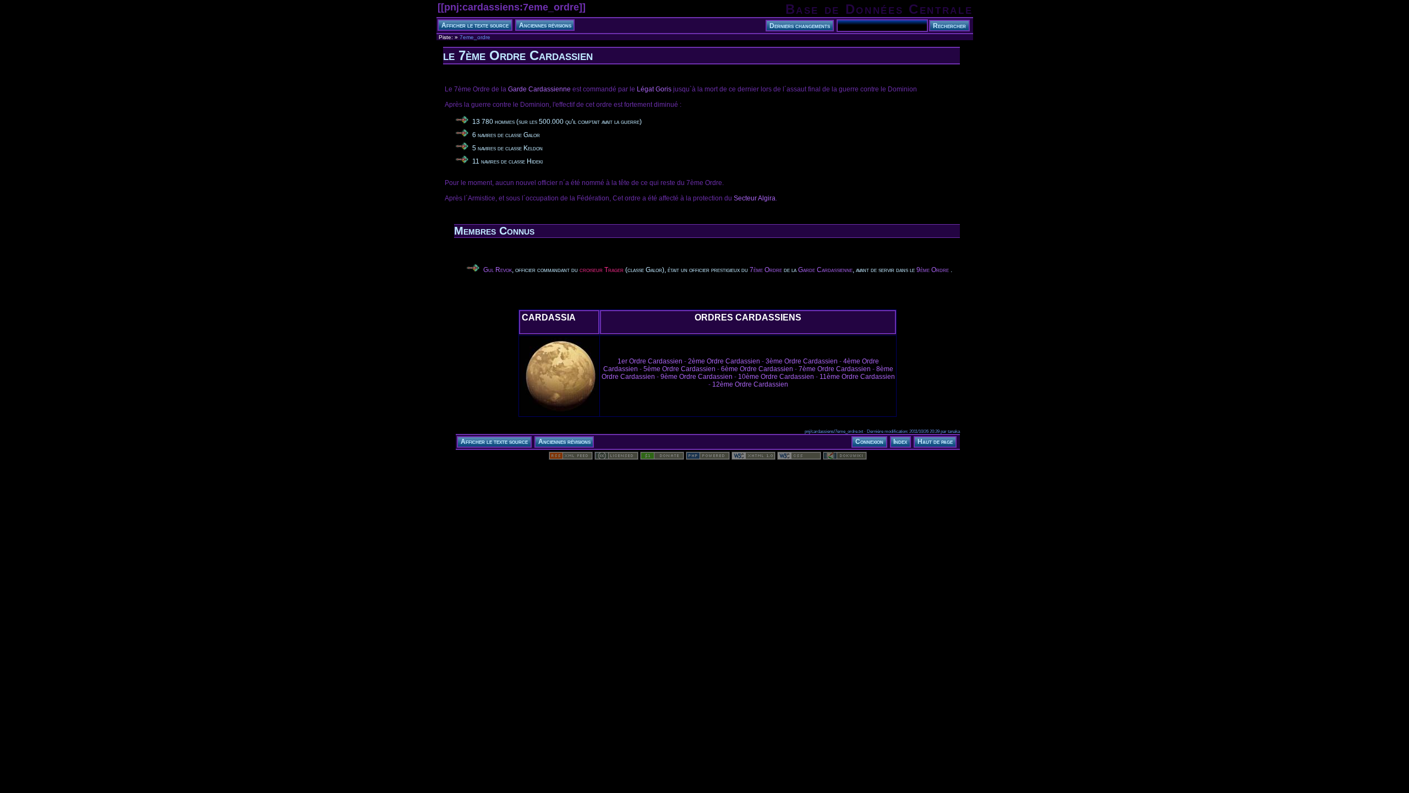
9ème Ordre (932, 270)
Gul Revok (497, 270)
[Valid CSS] (799, 457)
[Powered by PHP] (708, 457)
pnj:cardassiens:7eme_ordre (511, 7)
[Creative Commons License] (616, 457)
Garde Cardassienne (539, 89)
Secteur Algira (755, 198)
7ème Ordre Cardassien (835, 369)
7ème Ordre (766, 270)
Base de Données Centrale (879, 9)
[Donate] (662, 457)
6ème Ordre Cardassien (757, 369)
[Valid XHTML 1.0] (753, 457)
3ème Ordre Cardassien (802, 361)
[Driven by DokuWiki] (845, 457)
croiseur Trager (602, 270)
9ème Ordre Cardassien (696, 377)
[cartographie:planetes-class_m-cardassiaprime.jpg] (559, 414)
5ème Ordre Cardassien (679, 369)
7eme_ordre (475, 37)
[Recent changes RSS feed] (571, 457)
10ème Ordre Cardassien (776, 377)
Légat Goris (654, 89)
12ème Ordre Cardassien (750, 384)
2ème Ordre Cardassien (724, 361)
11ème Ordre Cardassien (857, 377)
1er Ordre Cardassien (650, 361)
